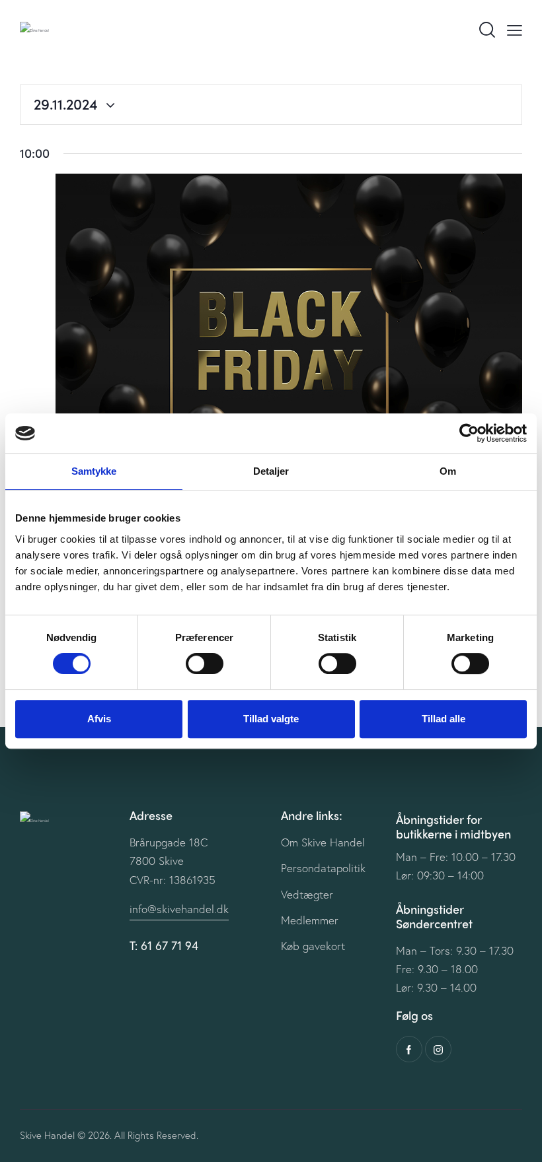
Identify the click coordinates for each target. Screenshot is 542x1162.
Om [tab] (448, 471)
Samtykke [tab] (94, 471)
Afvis (99, 718)
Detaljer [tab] (271, 471)
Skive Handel (47, 1135)
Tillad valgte (271, 718)
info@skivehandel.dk (179, 908)
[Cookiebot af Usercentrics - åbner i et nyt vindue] (469, 433)
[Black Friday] (289, 338)
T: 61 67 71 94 (164, 945)
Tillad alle (443, 718)
